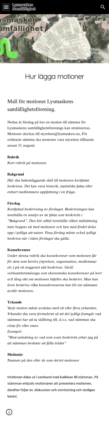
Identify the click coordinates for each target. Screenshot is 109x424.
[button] (6, 7)
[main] (54, 76)
